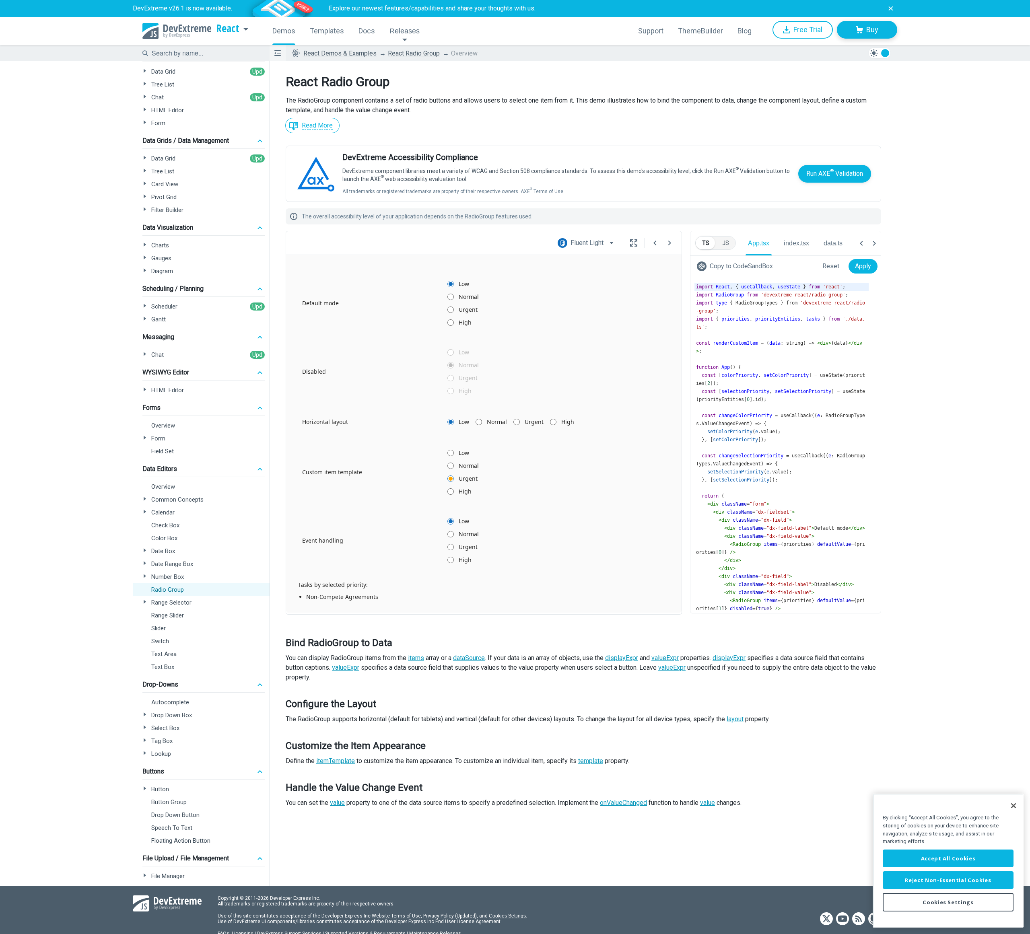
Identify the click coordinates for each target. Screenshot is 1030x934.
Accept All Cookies (948, 858)
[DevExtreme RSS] (858, 919)
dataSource (469, 658)
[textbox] (206, 53)
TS (705, 243)
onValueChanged (623, 802)
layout (735, 719)
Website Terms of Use (396, 916)
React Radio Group (414, 53)
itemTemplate (335, 761)
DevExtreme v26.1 (158, 8)
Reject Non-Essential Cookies (948, 880)
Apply (863, 266)
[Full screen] (633, 243)
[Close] (1013, 806)
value (337, 802)
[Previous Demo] (655, 243)
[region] (948, 861)
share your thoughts (485, 8)
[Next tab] (874, 243)
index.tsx (796, 243)
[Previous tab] (861, 243)
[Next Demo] (669, 243)
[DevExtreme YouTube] (842, 919)
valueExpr (665, 658)
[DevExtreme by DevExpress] (176, 31)
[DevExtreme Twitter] (826, 919)
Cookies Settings (507, 916)
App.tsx (758, 243)
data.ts (833, 243)
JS (725, 243)
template (590, 761)
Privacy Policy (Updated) (450, 916)
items (416, 658)
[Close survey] (890, 8)
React (227, 28)
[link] (736, 266)
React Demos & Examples (340, 53)
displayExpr (621, 658)
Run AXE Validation (834, 172)
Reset (830, 266)
